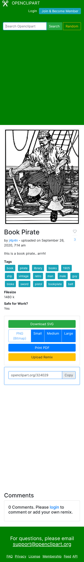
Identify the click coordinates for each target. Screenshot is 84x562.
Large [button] (68, 333)
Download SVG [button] (42, 324)
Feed (67, 556)
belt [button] (70, 284)
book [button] (10, 268)
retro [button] (38, 276)
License (34, 556)
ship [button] (9, 276)
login (54, 507)
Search (54, 26)
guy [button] (74, 276)
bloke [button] (10, 284)
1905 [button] (66, 268)
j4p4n (13, 240)
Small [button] (37, 333)
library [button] (38, 268)
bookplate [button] (55, 284)
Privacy (20, 556)
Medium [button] (53, 333)
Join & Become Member (60, 11)
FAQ (10, 556)
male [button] (63, 276)
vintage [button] (24, 276)
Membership (52, 556)
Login (32, 11)
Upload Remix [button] (42, 357)
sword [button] (24, 284)
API (74, 556)
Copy (69, 375)
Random (72, 26)
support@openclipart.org (42, 544)
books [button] (53, 268)
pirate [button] (24, 268)
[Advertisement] (42, 77)
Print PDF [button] (42, 348)
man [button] (50, 276)
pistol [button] (38, 284)
